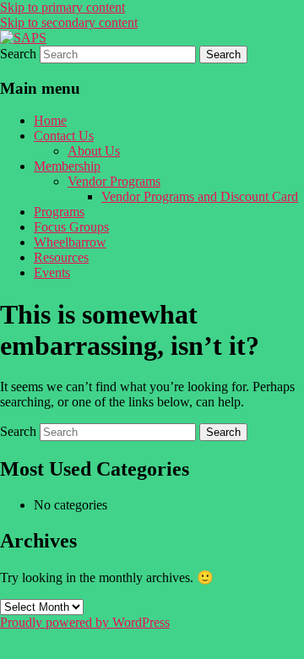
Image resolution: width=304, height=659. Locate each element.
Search (18, 53)
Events (52, 272)
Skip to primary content (62, 7)
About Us (94, 151)
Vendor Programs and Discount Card (199, 196)
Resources (61, 257)
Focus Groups (71, 227)
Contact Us (64, 135)
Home (50, 120)
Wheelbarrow (70, 242)
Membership (67, 166)
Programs (59, 211)
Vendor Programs (114, 181)
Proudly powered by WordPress (85, 622)
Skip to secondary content (69, 22)
